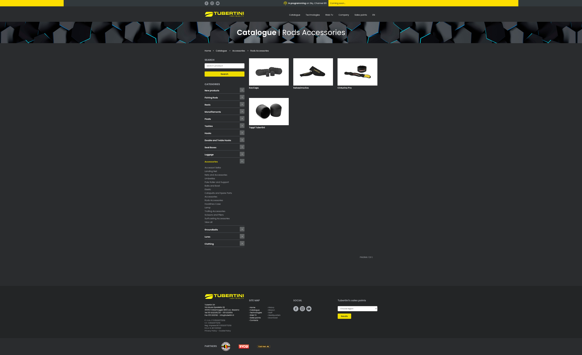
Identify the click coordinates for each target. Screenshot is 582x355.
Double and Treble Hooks (218, 140)
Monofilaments (213, 111)
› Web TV (253, 315)
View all (208, 222)
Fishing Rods (211, 97)
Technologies (313, 14)
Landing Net (211, 171)
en (373, 14)
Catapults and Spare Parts (218, 193)
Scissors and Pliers (214, 214)
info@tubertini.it (227, 315)
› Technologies (255, 312)
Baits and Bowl (212, 185)
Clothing (209, 243)
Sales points (361, 14)
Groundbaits (211, 229)
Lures (207, 236)
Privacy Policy (211, 330)
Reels (208, 104)
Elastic (208, 189)
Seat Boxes (210, 147)
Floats (208, 119)
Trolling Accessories (215, 211)
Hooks (208, 133)
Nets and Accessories (216, 174)
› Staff (269, 312)
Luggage (209, 154)
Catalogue (294, 14)
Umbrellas (210, 178)
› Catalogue (254, 310)
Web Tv (329, 14)
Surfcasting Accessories (217, 218)
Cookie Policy (225, 330)
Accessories (211, 161)
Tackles (209, 126)
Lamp (207, 207)
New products (212, 90)
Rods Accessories (214, 200)
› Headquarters (273, 315)
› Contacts (253, 320)
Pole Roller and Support (217, 182)
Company (344, 14)
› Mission (271, 310)
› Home (252, 307)
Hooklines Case (213, 203)
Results (344, 316)
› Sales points (255, 317)
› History (270, 307)
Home (208, 50)
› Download (272, 317)
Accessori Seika (213, 167)
